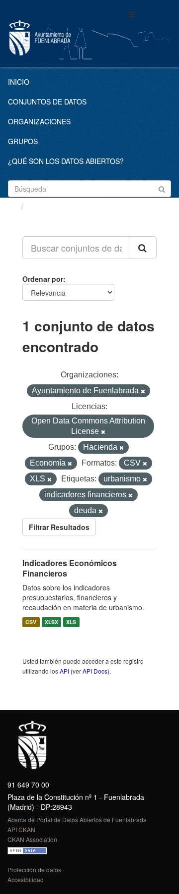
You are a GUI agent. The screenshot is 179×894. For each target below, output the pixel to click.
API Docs (95, 671)
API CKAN (21, 829)
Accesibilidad (25, 879)
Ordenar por (42, 279)
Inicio (18, 82)
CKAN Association (32, 839)
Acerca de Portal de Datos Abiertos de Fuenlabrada (77, 819)
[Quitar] (143, 391)
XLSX (51, 622)
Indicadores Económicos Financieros (69, 568)
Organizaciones (39, 121)
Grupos (23, 141)
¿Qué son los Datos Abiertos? (66, 161)
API (64, 671)
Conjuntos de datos (47, 101)
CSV (30, 622)
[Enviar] (162, 188)
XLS (71, 622)
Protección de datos (34, 869)
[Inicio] (11, 206)
